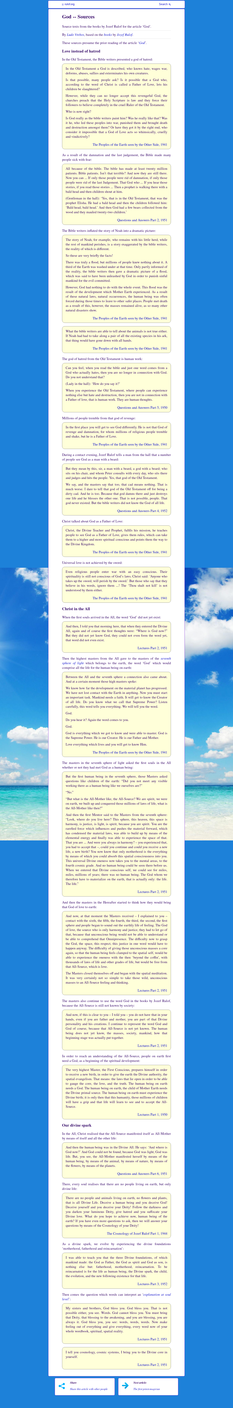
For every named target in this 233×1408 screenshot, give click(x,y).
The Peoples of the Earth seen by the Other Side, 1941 (130, 144)
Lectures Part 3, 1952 (152, 1284)
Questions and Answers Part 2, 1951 (142, 220)
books (108, 34)
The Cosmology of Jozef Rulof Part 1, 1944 (137, 1233)
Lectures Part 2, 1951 (152, 648)
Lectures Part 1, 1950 (152, 1114)
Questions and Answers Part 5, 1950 (142, 407)
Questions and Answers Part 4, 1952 (142, 510)
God (142, 42)
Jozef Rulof (124, 34)
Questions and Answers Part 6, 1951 (142, 1173)
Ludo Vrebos (75, 34)
